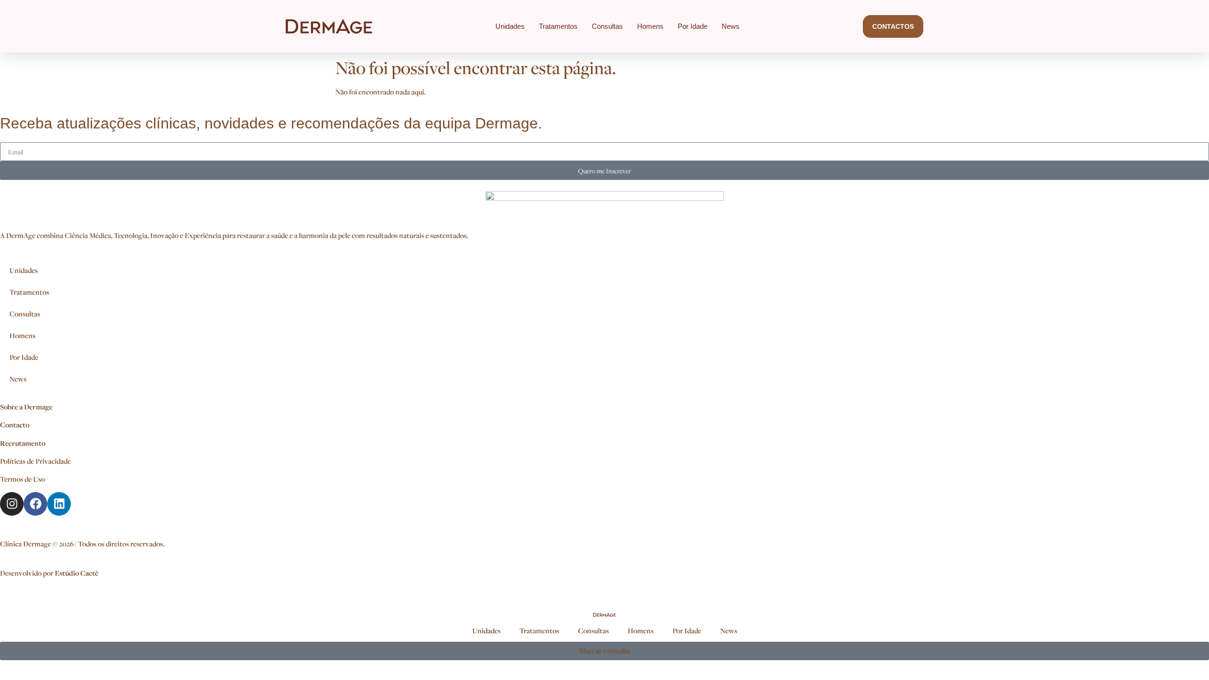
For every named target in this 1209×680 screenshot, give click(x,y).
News (731, 26)
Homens (650, 26)
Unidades (510, 26)
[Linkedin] (59, 504)
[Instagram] (12, 504)
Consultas (607, 26)
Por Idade (692, 26)
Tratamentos (558, 26)
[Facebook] (35, 504)
